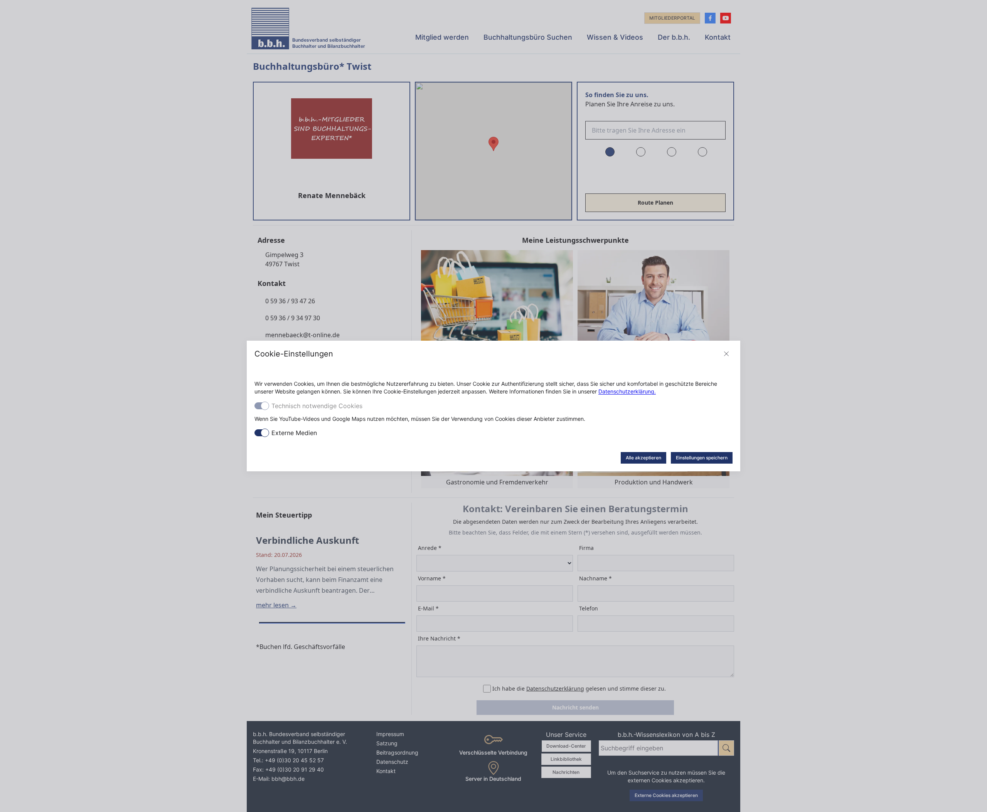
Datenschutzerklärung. (627, 391)
